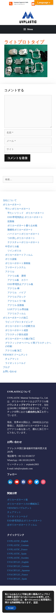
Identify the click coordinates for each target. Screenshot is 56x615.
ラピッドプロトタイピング (19, 322)
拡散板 (10, 221)
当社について (10, 200)
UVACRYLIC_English (18, 562)
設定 (36, 602)
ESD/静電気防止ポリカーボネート (24, 520)
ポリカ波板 (11, 259)
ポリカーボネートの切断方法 (20, 326)
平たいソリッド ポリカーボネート (25, 213)
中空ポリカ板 (12, 246)
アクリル (9, 271)
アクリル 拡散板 (15, 305)
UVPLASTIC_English (17, 541)
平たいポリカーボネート (17, 209)
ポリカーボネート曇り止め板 (22, 225)
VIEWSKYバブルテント (19, 508)
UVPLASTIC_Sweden (18, 558)
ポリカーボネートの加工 (15, 317)
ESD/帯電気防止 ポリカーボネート (25, 217)
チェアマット (12, 359)
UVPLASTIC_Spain (16, 553)
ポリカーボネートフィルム (19, 255)
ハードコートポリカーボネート (23, 234)
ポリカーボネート (12, 204)
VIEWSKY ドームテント (15, 354)
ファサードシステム (15, 267)
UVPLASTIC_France (17, 549)
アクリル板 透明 (16, 276)
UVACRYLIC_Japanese (18, 570)
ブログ (6, 367)
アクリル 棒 (13, 288)
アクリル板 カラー (17, 280)
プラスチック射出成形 (16, 334)
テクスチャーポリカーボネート (23, 242)
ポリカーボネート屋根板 (17, 263)
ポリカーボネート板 (17, 499)
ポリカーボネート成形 (16, 330)
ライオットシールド (15, 363)
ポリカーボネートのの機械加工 (23, 504)
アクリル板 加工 (13, 350)
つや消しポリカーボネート (21, 238)
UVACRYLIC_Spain (17, 579)
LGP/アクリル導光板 (18, 309)
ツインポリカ (14, 250)
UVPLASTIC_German (18, 545)
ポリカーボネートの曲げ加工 (20, 338)
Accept (10, 608)
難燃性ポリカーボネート (20, 229)
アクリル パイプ (16, 292)
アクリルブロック (16, 297)
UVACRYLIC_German (18, 566)
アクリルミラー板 (16, 301)
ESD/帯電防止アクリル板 (20, 284)
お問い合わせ (10, 371)
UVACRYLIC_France (17, 574)
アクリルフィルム (16, 313)
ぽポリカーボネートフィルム (22, 525)
